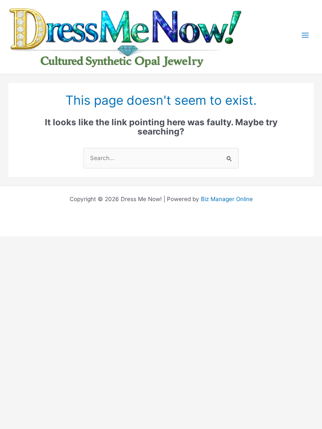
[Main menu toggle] (305, 37)
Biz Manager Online (227, 199)
